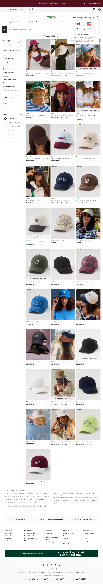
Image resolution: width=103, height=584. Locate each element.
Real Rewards (28, 530)
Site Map (85, 541)
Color (5, 109)
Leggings (66, 530)
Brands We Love (8, 72)
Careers (85, 538)
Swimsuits (66, 538)
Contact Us (8, 536)
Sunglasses (6, 76)
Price (4, 103)
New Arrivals (67, 541)
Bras (47, 22)
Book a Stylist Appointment (48, 534)
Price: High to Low (14, 126)
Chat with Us (21, 519)
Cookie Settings (69, 572)
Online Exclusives (13, 134)
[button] (77, 26)
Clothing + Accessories (36, 22)
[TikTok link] (47, 565)
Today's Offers (16, 22)
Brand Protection (80, 572)
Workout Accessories (10, 86)
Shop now (68, 3)
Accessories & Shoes (11, 50)
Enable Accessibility (94, 3)
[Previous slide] (22, 3)
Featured (11, 118)
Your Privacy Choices (53, 572)
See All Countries (83, 34)
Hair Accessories (8, 58)
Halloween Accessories (11, 90)
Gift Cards (66, 543)
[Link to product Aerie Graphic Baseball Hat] (38, 181)
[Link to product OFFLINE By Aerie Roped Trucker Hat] (63, 54)
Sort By (5, 115)
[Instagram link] (43, 565)
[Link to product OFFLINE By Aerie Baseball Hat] (88, 54)
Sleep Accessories (9, 69)
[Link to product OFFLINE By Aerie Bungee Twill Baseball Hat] (88, 96)
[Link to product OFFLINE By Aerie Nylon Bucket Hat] (63, 384)
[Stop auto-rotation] (84, 3)
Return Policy (8, 533)
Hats (4, 65)
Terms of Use (89, 41)
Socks (5, 55)
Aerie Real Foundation (89, 533)
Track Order (8, 530)
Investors (85, 536)
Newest (10, 130)
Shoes (5, 83)
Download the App (49, 542)
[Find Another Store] (19, 41)
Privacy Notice (79, 41)
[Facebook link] (51, 565)
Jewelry (5, 62)
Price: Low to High (14, 122)
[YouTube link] (59, 565)
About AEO (86, 530)
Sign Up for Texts (29, 536)
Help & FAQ (8, 538)
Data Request (41, 572)
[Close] (97, 16)
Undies (54, 22)
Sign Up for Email (29, 533)
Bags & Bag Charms (9, 79)
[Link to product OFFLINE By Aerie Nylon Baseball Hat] (38, 54)
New (25, 22)
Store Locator (48, 530)
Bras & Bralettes (68, 533)
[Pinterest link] (55, 565)
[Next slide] (81, 3)
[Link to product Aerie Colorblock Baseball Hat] (38, 96)
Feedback (8, 541)
